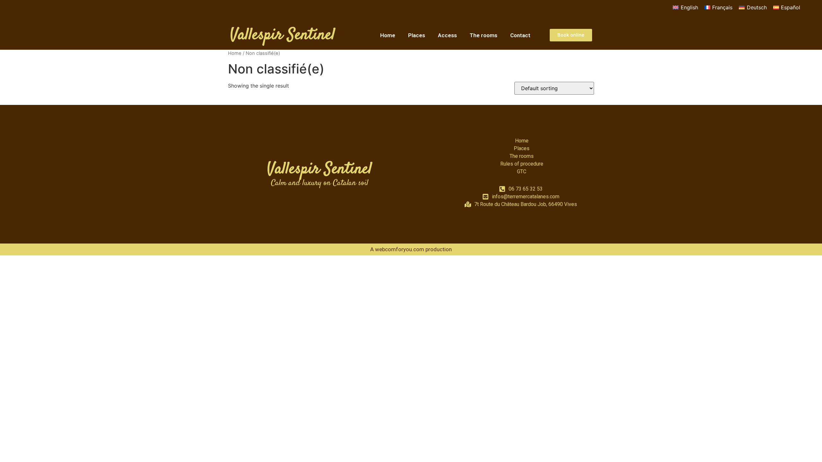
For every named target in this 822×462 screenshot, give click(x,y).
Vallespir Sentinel (282, 35)
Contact (520, 35)
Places (416, 35)
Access (447, 35)
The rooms (483, 35)
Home (387, 35)
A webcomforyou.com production (411, 249)
